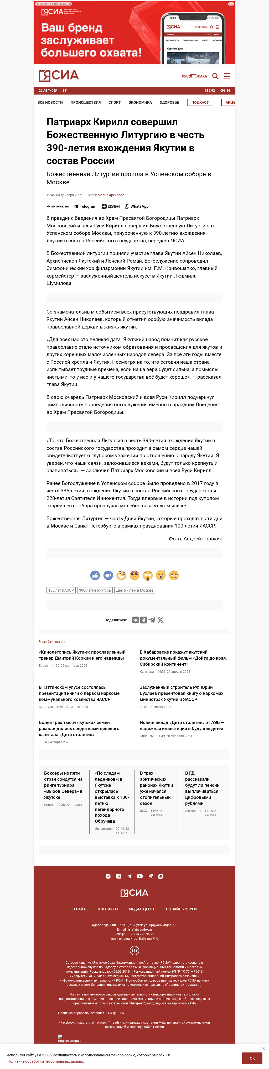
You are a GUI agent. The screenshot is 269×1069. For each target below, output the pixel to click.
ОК (252, 1058)
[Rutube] (150, 876)
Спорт (114, 102)
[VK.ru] (135, 620)
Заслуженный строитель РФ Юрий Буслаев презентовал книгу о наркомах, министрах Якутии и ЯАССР (182, 693)
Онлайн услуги (181, 909)
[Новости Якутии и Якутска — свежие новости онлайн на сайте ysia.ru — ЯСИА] (59, 76)
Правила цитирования (183, 985)
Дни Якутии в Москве (134, 590)
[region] (134, 1056)
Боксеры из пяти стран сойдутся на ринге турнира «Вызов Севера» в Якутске (63, 785)
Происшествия (86, 102)
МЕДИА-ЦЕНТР (142, 909)
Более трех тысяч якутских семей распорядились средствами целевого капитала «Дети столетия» (79, 728)
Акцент (233, 102)
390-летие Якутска (95, 590)
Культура (147, 672)
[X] (160, 620)
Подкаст (200, 102)
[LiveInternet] (90, 1039)
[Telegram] (151, 620)
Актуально (193, 811)
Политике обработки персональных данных (46, 1061)
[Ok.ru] (143, 620)
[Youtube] (139, 876)
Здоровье (169, 102)
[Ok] (118, 876)
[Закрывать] (263, 1048)
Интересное (103, 829)
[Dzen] (111, 206)
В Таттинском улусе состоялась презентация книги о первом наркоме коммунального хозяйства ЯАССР (79, 693)
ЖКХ (143, 811)
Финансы (146, 736)
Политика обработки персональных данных (91, 1013)
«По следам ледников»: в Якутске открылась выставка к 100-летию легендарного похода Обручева (112, 797)
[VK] (108, 876)
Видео (43, 666)
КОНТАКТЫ (108, 909)
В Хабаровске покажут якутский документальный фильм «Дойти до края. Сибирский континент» (183, 658)
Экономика (140, 102)
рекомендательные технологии (129, 994)
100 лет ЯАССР (61, 590)
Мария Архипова (111, 195)
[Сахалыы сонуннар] (194, 76)
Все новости (50, 102)
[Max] (161, 876)
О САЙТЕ (80, 909)
